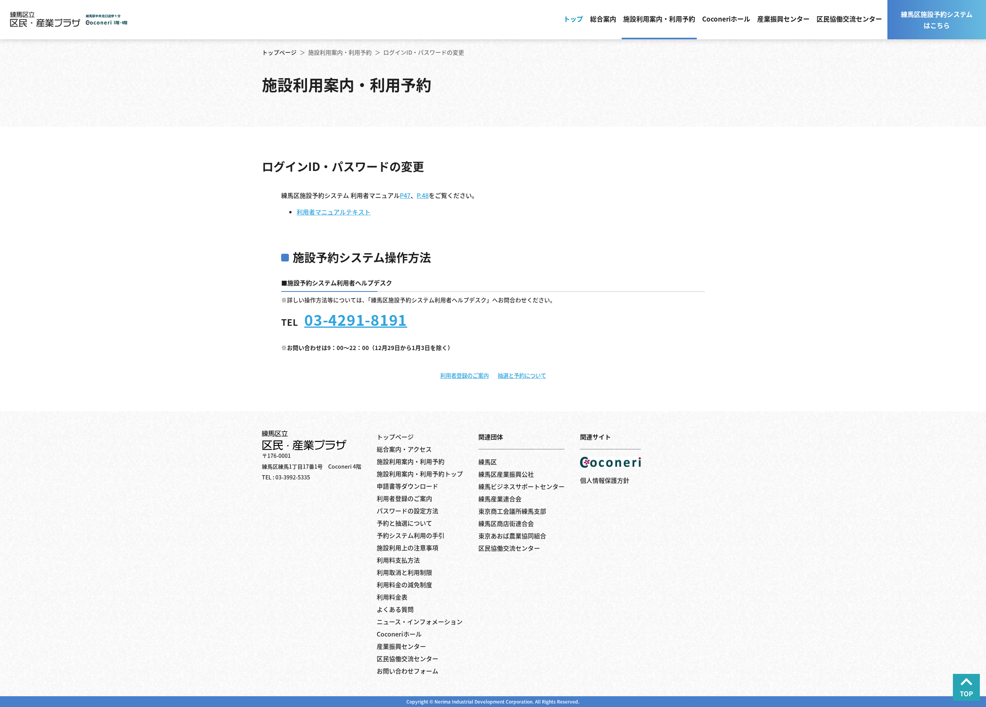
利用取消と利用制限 (404, 572)
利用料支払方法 (398, 560)
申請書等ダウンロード (407, 486)
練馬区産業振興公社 (506, 474)
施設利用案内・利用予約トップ (420, 473)
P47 (405, 195)
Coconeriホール (726, 18)
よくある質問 (395, 609)
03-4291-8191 (355, 319)
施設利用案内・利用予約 (659, 18)
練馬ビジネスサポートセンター (521, 486)
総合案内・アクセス (404, 449)
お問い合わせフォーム (407, 670)
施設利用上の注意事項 (407, 547)
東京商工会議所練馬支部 (512, 511)
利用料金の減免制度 (404, 584)
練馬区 (487, 461)
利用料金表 (392, 596)
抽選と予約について (522, 375)
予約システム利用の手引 (410, 535)
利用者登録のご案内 (464, 375)
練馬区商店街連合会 (506, 523)
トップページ (279, 52)
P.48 (423, 195)
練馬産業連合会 (500, 498)
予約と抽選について (404, 523)
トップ (573, 18)
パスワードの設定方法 (407, 510)
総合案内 (603, 18)
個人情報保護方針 (604, 480)
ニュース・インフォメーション (420, 621)
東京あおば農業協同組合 (512, 535)
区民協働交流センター (849, 18)
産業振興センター (783, 18)
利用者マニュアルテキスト (334, 211)
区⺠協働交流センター (509, 548)
